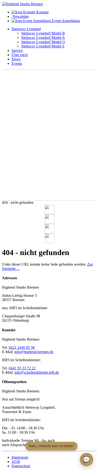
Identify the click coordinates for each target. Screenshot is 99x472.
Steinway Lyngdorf (26, 29)
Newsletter (20, 16)
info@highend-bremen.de (33, 352)
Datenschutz (21, 466)
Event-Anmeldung (65, 21)
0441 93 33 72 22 (22, 368)
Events (17, 63)
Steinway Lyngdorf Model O (43, 42)
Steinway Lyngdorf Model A (43, 37)
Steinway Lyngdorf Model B (43, 33)
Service (17, 50)
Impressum (20, 457)
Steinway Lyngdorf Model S (42, 46)
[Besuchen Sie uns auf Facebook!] (49, 209)
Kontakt (42, 12)
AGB (16, 462)
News (16, 59)
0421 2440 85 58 (22, 347)
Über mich (20, 55)
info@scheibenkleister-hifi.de (36, 372)
